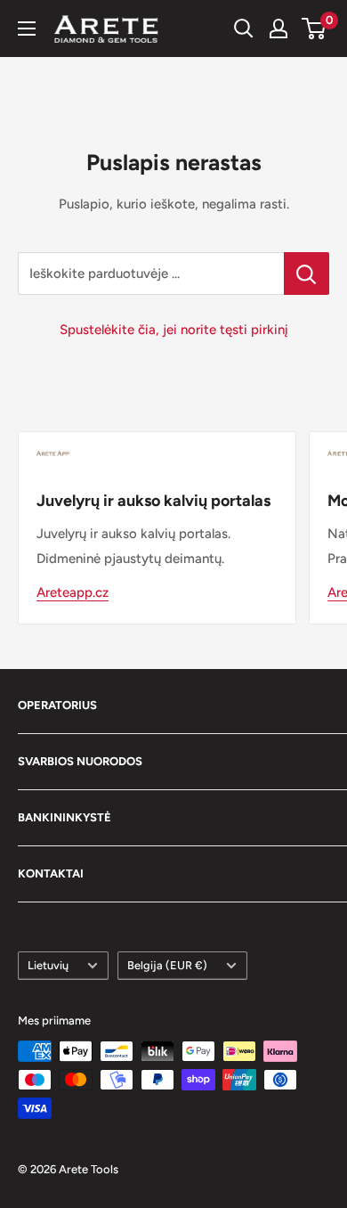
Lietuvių (48, 965)
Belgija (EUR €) (167, 965)
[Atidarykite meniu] (27, 28)
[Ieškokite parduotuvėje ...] (306, 273)
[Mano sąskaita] (278, 28)
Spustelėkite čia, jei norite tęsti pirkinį (174, 330)
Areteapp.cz (72, 592)
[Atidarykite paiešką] (244, 28)
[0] (314, 28)
